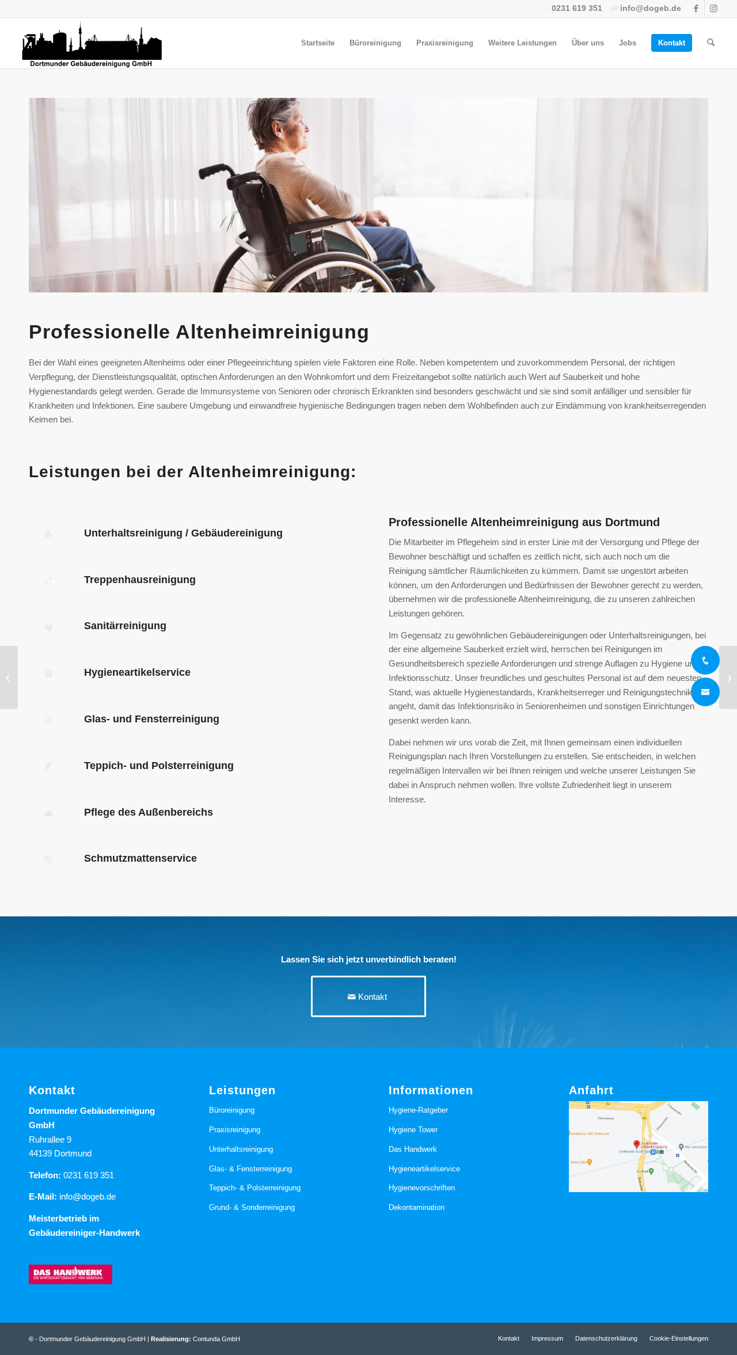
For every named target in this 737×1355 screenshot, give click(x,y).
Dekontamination (417, 1207)
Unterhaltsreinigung (241, 1149)
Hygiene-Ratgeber (418, 1110)
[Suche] (711, 43)
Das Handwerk (413, 1149)
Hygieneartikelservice (424, 1168)
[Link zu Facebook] (695, 8)
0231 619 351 (88, 1175)
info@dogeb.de (87, 1196)
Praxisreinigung (234, 1129)
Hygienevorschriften (422, 1187)
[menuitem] (318, 43)
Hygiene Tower (413, 1129)
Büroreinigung (231, 1110)
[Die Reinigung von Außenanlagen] (9, 677)
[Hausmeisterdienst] (728, 677)
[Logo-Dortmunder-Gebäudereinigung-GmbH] (91, 43)
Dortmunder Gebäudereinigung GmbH (92, 1338)
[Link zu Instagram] (713, 8)
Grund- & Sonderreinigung (252, 1207)
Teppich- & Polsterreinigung (255, 1187)
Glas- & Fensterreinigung (250, 1168)
